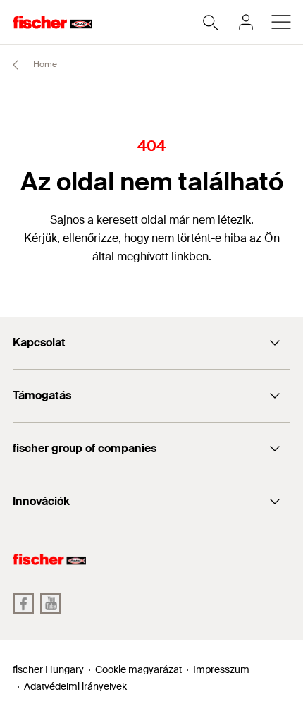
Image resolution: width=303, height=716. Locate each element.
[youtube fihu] (50, 603)
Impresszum (221, 669)
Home (44, 64)
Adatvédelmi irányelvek (75, 686)
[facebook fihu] (23, 603)
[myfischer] (246, 22)
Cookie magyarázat (138, 669)
